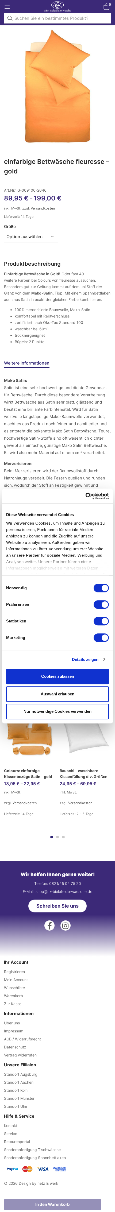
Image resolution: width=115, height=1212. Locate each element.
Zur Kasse (12, 1003)
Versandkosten (43, 208)
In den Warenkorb (52, 1204)
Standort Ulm (15, 1106)
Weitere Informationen (26, 363)
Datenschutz (15, 1047)
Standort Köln (16, 1090)
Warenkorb (13, 995)
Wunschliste (14, 987)
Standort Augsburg (20, 1074)
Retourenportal (17, 1141)
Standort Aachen (18, 1082)
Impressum (13, 1031)
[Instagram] (65, 925)
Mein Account (16, 979)
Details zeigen (85, 659)
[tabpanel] (29, 736)
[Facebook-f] (49, 925)
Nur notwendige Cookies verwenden (57, 711)
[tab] (28, 363)
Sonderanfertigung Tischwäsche (32, 1149)
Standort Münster (19, 1098)
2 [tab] (57, 837)
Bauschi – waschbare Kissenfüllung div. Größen (84, 773)
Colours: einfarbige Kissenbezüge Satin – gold (28, 773)
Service (10, 1133)
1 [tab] (51, 837)
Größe (10, 226)
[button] (106, 6)
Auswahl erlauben (57, 694)
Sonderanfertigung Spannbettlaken (35, 1157)
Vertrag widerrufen (20, 1055)
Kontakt (10, 1125)
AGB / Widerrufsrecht (22, 1039)
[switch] (101, 604)
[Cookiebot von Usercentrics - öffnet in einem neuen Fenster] (85, 496)
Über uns (12, 1023)
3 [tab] (63, 837)
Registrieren (14, 971)
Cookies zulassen (57, 676)
